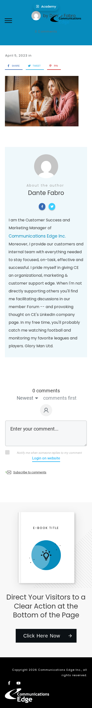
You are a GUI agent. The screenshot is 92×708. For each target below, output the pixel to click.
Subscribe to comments (29, 472)
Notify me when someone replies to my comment (49, 453)
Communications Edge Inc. (37, 236)
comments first (60, 398)
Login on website (46, 458)
